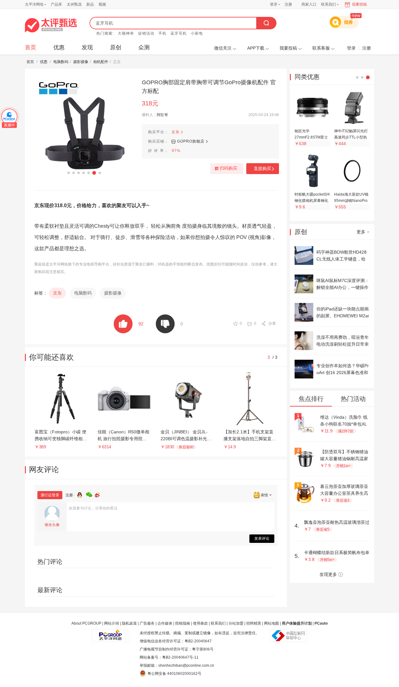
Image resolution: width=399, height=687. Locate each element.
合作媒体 (164, 623)
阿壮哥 (162, 115)
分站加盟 (235, 623)
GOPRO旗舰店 (190, 141)
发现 (87, 47)
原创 (115, 47)
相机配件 (100, 62)
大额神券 (126, 33)
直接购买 (262, 168)
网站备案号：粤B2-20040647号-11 (169, 657)
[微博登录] (99, 493)
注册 (288, 4)
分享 (272, 323)
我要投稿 (359, 4)
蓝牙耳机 (179, 33)
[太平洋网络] (110, 633)
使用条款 (200, 623)
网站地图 (271, 623)
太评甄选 (74, 4)
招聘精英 (253, 623)
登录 (273, 4)
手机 (162, 33)
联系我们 (218, 623)
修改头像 (52, 525)
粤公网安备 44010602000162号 (174, 673)
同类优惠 (307, 76)
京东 (175, 132)
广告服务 (147, 623)
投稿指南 (182, 623)
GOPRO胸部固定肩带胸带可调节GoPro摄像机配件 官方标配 (209, 86)
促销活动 (146, 33)
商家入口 (308, 4)
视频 (102, 4)
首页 (30, 47)
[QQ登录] (81, 493)
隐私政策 (129, 623)
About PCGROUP (86, 623)
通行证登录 (50, 495)
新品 (90, 4)
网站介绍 (111, 623)
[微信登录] (90, 493)
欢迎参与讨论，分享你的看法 (93, 508)
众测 (144, 47)
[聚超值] (51, 25)
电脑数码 (60, 62)
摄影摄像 (80, 62)
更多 (363, 231)
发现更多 (328, 574)
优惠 (59, 47)
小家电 (197, 33)
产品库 (56, 4)
